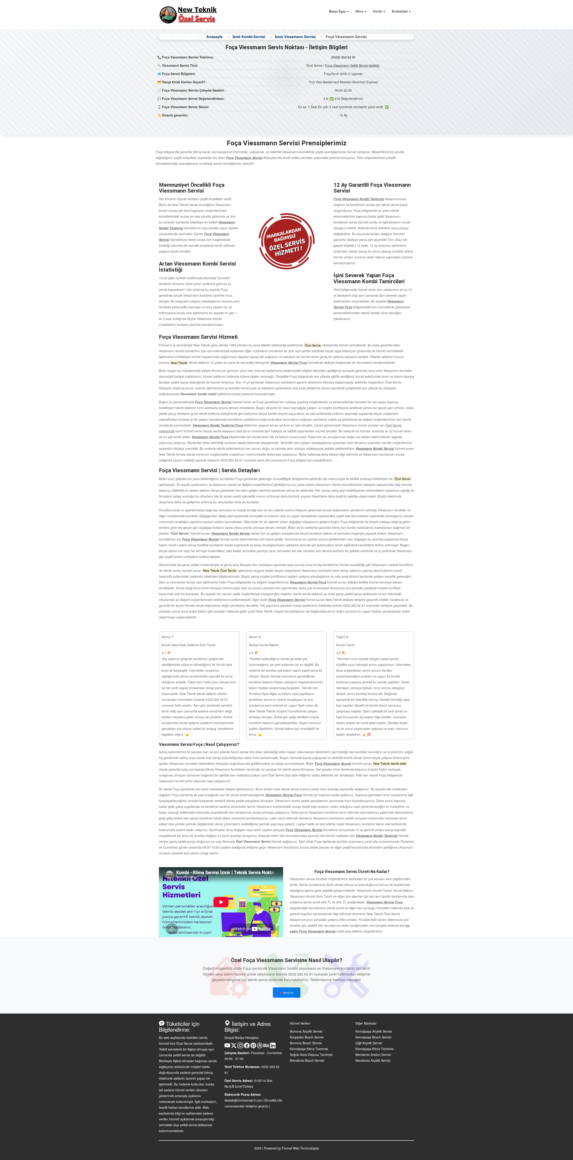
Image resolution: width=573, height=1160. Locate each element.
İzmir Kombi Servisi (249, 36)
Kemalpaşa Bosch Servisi (373, 1037)
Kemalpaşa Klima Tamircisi (309, 1048)
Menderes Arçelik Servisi (372, 1060)
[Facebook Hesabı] (247, 1047)
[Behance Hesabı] (266, 1047)
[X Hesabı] (234, 1047)
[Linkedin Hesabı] (273, 1047)
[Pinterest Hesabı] (253, 1047)
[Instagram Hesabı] (240, 1047)
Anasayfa (214, 36)
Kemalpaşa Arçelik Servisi (373, 1031)
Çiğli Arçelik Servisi (368, 1043)
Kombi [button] (378, 11)
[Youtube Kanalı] (227, 1047)
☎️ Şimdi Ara (287, 992)
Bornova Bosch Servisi (306, 1043)
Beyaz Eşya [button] (337, 11)
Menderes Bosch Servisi (307, 1060)
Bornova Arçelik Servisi (306, 1031)
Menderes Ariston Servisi (373, 1054)
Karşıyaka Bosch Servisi (307, 1037)
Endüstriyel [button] (400, 11)
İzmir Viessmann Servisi (295, 36)
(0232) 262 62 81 (343, 57)
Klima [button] (359, 11)
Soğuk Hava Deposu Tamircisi (311, 1054)
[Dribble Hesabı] (260, 1047)
